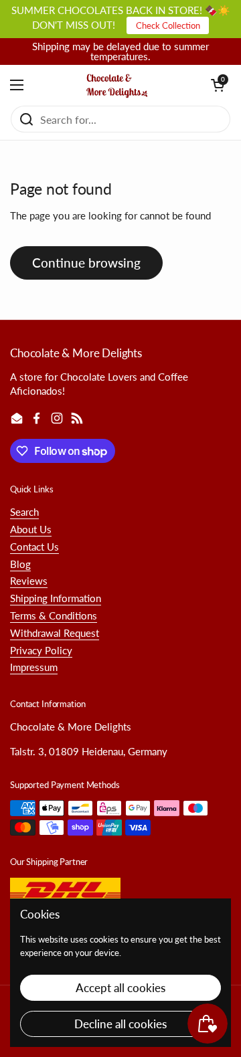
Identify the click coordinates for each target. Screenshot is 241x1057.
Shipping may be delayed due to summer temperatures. (120, 51)
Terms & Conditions (53, 615)
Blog (20, 564)
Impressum (34, 667)
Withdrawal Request (54, 633)
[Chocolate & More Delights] (117, 85)
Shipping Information (55, 598)
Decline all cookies (120, 1024)
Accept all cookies (120, 988)
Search (24, 512)
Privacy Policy (41, 650)
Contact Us (34, 547)
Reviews (29, 581)
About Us (31, 529)
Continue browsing (86, 262)
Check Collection (168, 25)
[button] (217, 85)
